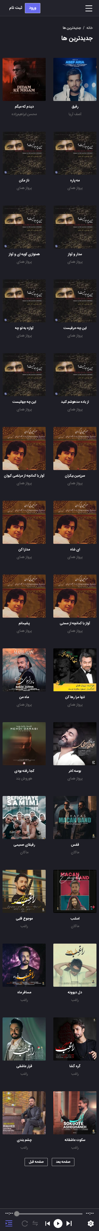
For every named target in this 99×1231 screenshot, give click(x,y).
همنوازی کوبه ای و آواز (24, 254)
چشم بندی (24, 1140)
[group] (49, 1219)
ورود (32, 8)
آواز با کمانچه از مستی (75, 623)
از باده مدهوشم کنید (75, 402)
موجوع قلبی (24, 919)
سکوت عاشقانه (75, 1140)
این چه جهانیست (24, 402)
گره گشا (74, 1066)
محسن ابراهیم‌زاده (24, 114)
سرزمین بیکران (75, 476)
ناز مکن (24, 181)
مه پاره (75, 181)
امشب (75, 919)
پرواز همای (74, 188)
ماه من (24, 697)
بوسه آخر (75, 771)
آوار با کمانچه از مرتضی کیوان (24, 476)
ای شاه (75, 550)
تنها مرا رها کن (75, 697)
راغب (24, 926)
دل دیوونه (75, 993)
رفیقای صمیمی (24, 845)
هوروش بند (24, 779)
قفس (75, 845)
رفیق (75, 107)
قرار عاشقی (24, 1066)
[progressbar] (49, 1213)
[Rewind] (58, 1223)
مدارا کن (24, 550)
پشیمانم (24, 623)
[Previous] (47, 1223)
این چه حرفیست (75, 328)
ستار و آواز (75, 254)
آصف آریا (75, 114)
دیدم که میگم (24, 107)
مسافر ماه (24, 993)
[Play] (69, 1223)
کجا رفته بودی (24, 771)
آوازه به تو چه (24, 328)
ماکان (75, 852)
